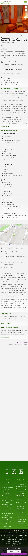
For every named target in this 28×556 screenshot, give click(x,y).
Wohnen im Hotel (20, 495)
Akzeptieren (14, 554)
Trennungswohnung (21, 519)
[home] (6, 2)
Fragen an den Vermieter (22, 342)
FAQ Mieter (21, 484)
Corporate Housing (21, 489)
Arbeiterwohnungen (21, 486)
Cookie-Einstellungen (14, 551)
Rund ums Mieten (21, 480)
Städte (7, 479)
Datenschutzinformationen (14, 548)
